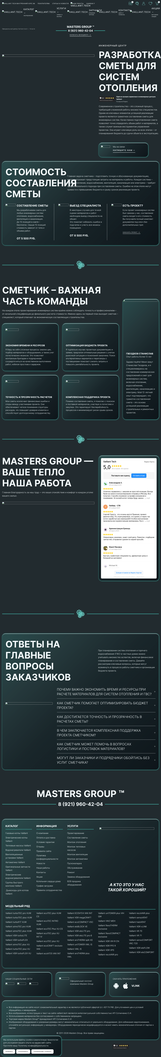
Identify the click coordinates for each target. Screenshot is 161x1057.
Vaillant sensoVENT (138, 917)
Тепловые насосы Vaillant (18, 845)
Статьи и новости (60, 3)
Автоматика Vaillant (15, 862)
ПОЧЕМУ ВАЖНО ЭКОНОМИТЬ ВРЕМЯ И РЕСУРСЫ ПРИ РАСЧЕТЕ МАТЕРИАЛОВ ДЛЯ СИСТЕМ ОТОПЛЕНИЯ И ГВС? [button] (104, 691)
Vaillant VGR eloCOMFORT (141, 952)
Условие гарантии (45, 842)
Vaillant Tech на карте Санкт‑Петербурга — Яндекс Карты (129, 577)
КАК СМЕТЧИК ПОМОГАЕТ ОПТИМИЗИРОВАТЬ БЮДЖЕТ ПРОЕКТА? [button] (102, 705)
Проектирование (75, 833)
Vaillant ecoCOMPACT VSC (80, 922)
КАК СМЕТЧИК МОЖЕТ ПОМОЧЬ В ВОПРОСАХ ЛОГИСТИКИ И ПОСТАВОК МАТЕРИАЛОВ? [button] (94, 746)
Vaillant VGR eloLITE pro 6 (79, 935)
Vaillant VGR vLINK (138, 926)
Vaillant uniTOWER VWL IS (79, 944)
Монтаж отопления (76, 842)
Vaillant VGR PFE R (107, 945)
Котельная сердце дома (48, 881)
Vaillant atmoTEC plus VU (17, 944)
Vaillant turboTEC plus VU (17, 949)
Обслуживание (74, 868)
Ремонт (71, 872)
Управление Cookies (42, 1051)
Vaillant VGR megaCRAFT (79, 917)
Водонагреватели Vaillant (18, 850)
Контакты (41, 872)
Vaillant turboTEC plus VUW (18, 917)
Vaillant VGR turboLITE (16, 935)
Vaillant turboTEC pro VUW (18, 913)
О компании (42, 833)
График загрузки (44, 886)
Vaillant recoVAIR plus (139, 913)
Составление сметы (77, 837)
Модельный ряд (17, 906)
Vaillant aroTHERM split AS (80, 940)
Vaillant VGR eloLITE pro (78, 931)
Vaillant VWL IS (74, 949)
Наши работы (43, 868)
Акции (39, 877)
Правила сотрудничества (49, 890)
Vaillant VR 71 (135, 935)
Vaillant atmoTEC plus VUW (18, 931)
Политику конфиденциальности (33, 1046)
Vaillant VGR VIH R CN (108, 941)
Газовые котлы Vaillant (16, 833)
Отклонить (23, 1051)
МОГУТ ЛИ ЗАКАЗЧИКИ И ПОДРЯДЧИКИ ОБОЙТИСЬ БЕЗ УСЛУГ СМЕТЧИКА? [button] (103, 760)
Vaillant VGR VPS (106, 950)
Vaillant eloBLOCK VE (77, 926)
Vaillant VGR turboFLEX (16, 940)
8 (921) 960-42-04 (80, 30)
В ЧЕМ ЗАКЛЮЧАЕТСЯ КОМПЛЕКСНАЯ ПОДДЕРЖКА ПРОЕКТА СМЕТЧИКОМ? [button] (99, 732)
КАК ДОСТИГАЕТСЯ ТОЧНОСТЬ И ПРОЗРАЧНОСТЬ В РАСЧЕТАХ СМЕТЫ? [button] (99, 719)
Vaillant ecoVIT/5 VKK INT (48, 953)
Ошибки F (90, 3)
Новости (40, 863)
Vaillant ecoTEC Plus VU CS (49, 929)
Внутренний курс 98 (26, 3)
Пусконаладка (74, 863)
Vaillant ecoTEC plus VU (47, 941)
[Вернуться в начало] (80, 12)
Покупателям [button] (44, 3)
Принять (9, 1051)
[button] (137, 3)
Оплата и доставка (45, 837)
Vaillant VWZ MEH (106, 921)
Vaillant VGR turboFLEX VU (18, 953)
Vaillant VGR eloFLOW (139, 948)
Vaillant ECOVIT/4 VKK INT (79, 913)
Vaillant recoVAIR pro (108, 954)
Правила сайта (43, 851)
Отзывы (40, 846)
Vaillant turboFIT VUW (16, 922)
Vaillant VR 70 (135, 931)
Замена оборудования (78, 877)
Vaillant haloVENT (137, 922)
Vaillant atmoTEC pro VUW (18, 926)
